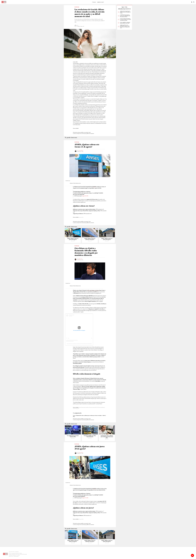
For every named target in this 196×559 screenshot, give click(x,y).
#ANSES (101, 193)
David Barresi (87, 407)
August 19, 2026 (85, 497)
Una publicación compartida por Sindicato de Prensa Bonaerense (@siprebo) (79, 343)
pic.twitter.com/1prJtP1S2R (78, 194)
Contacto (94, 2)
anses (80, 217)
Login (90, 132)
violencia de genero (76, 408)
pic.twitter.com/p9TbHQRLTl (79, 496)
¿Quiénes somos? (100, 2)
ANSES (94, 186)
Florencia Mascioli (92, 407)
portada (82, 217)
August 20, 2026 (85, 195)
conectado (83, 133)
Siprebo (103, 407)
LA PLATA (97, 407)
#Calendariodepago (77, 191)
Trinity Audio (75, 183)
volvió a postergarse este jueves (93, 290)
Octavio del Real (80, 150)
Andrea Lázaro (80, 258)
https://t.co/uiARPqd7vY (95, 193)
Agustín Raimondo (82, 407)
